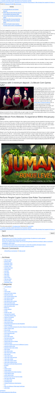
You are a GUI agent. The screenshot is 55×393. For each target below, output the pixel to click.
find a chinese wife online (10, 331)
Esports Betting (8, 325)
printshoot (2, 390)
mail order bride (8, 356)
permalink (30, 226)
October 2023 (7, 266)
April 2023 (6, 276)
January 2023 (7, 280)
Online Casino (7, 368)
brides (6, 311)
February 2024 (8, 260)
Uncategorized (16, 226)
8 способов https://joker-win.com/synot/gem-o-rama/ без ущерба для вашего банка (24, 244)
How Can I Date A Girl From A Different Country (16, 344)
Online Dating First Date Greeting (12, 372)
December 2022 (8, 282)
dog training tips (8, 322)
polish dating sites (9, 375)
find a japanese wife (9, 333)
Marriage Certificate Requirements (13, 364)
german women (8, 339)
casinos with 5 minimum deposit (42, 102)
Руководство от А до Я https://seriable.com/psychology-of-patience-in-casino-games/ (24, 238)
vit (5, 384)
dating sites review (9, 320)
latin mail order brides (10, 352)
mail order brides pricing (10, 362)
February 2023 (8, 279)
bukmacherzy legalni (9, 314)
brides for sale (8, 312)
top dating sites (8, 380)
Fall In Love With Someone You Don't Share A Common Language (20, 327)
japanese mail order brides (11, 347)
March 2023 (7, 277)
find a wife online (8, 336)
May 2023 (6, 274)
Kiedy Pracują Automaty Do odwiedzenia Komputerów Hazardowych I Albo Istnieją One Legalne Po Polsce (27, 2)
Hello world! (22, 251)
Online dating (7, 370)
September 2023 (8, 268)
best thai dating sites (9, 306)
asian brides (7, 291)
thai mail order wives (9, 378)
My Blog (6, 365)
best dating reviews (9, 298)
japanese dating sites (9, 346)
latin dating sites (8, 351)
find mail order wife (9, 338)
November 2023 (8, 264)
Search (4, 231)
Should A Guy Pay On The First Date (13, 376)
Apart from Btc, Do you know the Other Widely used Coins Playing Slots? (11, 20)
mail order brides (8, 359)
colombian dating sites (10, 315)
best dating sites (8, 299)
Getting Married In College (11, 341)
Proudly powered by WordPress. (8, 392)
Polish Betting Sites (9, 373)
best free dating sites (9, 303)
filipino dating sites (9, 328)
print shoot (18, 4)
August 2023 (7, 269)
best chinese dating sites (10, 296)
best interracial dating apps (11, 304)
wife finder (7, 388)
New (5, 367)
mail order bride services (10, 357)
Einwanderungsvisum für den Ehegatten (14, 323)
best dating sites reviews (10, 301)
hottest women (8, 343)
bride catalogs (8, 309)
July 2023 (6, 271)
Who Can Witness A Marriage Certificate (14, 386)
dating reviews (8, 319)
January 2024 (7, 261)
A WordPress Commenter (10, 251)
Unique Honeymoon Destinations (12, 383)
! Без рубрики (7, 286)
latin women (7, 354)
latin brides (7, 349)
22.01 (5, 290)
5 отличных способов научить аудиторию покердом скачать (18, 246)
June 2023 (6, 272)
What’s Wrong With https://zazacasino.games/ (14, 240)
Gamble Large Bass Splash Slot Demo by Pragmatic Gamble (15, 1)
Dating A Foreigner (9, 317)
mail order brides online (10, 360)
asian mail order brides (10, 293)
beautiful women (8, 294)
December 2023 (8, 263)
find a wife (7, 335)
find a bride (7, 330)
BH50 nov (6, 307)
